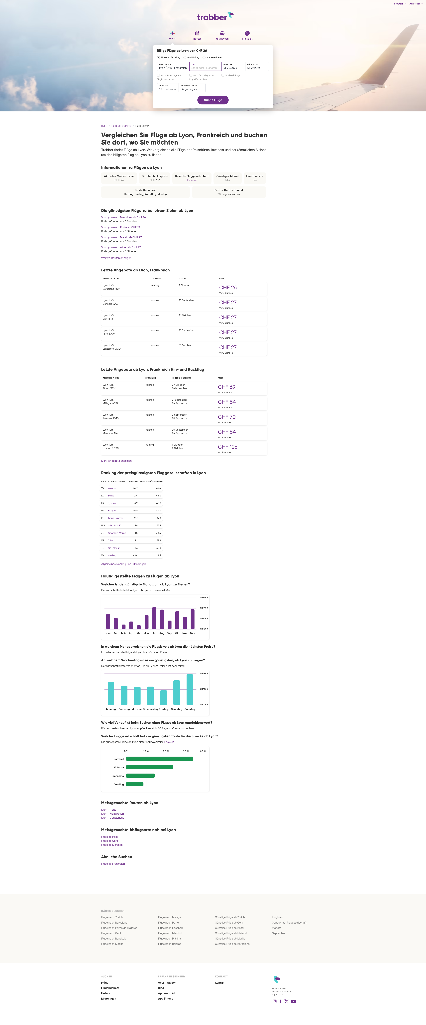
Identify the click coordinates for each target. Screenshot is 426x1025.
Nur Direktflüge (232, 75)
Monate (276, 928)
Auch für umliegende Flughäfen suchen (169, 77)
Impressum (277, 994)
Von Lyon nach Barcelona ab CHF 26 (123, 217)
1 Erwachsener (168, 89)
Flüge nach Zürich (112, 917)
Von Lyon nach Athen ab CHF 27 (121, 247)
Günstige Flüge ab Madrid (230, 938)
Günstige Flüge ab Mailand (231, 933)
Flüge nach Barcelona (114, 922)
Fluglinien (277, 917)
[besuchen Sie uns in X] (286, 1003)
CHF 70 (227, 417)
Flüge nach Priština (169, 938)
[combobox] (173, 66)
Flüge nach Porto (168, 922)
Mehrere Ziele (214, 57)
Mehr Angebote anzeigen (116, 460)
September (278, 933)
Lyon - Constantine (112, 817)
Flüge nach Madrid (112, 944)
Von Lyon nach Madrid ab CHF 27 (121, 237)
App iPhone (165, 998)
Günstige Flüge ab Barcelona (232, 944)
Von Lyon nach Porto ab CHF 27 (120, 227)
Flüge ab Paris (109, 836)
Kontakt (220, 982)
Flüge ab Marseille (112, 844)
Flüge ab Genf (109, 840)
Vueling (112, 555)
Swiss (111, 495)
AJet (110, 540)
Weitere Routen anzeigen (116, 258)
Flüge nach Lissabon (170, 928)
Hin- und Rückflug (170, 57)
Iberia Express (115, 518)
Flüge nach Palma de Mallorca (119, 928)
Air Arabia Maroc (117, 533)
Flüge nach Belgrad (169, 944)
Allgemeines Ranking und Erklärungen (123, 564)
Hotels (105, 993)
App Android (166, 993)
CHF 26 (228, 287)
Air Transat (113, 548)
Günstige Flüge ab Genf (229, 922)
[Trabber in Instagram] (274, 1003)
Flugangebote (110, 988)
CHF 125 (227, 447)
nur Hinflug (193, 57)
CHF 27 (228, 302)
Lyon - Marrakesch (112, 813)
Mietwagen (108, 998)
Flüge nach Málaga (169, 917)
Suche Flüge (213, 100)
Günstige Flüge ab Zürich (230, 917)
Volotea (112, 488)
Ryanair (112, 503)
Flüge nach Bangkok (113, 938)
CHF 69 (226, 387)
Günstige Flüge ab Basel (229, 928)
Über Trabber (167, 982)
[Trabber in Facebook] (280, 1003)
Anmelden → (416, 3)
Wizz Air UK (114, 525)
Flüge (104, 982)
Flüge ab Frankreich (113, 863)
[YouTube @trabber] (293, 1003)
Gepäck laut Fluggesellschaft (289, 922)
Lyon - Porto (108, 809)
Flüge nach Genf (111, 933)
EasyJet (192, 180)
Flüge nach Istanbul (170, 933)
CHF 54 (227, 402)
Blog (161, 988)
